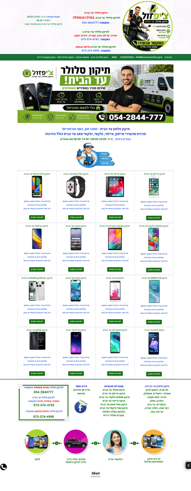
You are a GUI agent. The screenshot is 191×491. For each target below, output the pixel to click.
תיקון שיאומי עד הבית (37, 226)
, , (157, 399)
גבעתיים (161, 404)
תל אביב (163, 390)
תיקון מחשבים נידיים (46, 57)
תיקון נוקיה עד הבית (76, 278)
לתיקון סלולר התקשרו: (44, 411)
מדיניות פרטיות (81, 390)
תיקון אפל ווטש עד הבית (76, 174)
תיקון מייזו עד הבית (76, 330)
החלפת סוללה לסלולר (113, 412)
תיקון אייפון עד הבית (154, 174)
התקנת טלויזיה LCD (65, 57)
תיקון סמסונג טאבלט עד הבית (115, 226)
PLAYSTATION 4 (127, 57)
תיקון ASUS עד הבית (37, 330)
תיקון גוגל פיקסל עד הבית (37, 174)
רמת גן (160, 401)
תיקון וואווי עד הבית (76, 226)
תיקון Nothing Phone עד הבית (37, 278)
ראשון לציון (152, 390)
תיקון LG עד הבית (115, 278)
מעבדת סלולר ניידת (113, 415)
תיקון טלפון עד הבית (115, 129)
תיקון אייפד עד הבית (115, 174)
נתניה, (147, 408)
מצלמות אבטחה (82, 57)
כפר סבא (164, 408)
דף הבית (168, 57)
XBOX (114, 57)
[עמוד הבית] (147, 51)
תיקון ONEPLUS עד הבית (154, 278)
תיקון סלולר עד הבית (99, 57)
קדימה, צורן (156, 412)
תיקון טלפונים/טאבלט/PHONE (149, 57)
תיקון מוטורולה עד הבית (115, 330)
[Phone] (3, 476)
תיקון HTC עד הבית (154, 330)
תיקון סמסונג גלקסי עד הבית (153, 226)
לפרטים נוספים (154, 218)
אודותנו (81, 393)
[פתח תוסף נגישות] (188, 465)
